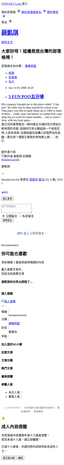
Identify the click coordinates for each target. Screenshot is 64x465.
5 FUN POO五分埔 (26, 96)
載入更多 (7, 198)
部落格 (13, 77)
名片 (11, 81)
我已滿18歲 (9, 458)
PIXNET (16, 407)
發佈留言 (7, 220)
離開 (20, 458)
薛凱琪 (9, 32)
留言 (41, 179)
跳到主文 (7, 42)
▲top (4, 191)
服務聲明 (38, 411)
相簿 (11, 73)
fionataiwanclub (10, 159)
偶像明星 (30, 66)
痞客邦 (33, 179)
